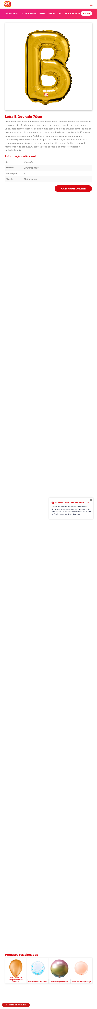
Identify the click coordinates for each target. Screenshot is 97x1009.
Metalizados (32, 13)
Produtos (18, 13)
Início (8, 13)
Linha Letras (47, 13)
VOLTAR (86, 13)
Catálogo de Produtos (16, 1004)
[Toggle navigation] (91, 5)
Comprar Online (73, 188)
